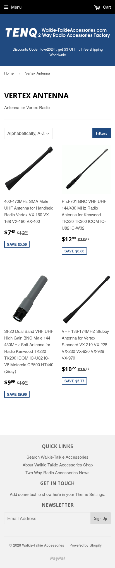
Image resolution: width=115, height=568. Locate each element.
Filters (101, 133)
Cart (106, 7)
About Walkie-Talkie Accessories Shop (58, 465)
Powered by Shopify (86, 545)
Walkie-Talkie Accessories (43, 545)
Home (9, 73)
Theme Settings (89, 494)
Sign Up (100, 518)
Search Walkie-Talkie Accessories (57, 457)
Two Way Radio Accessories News (57, 472)
